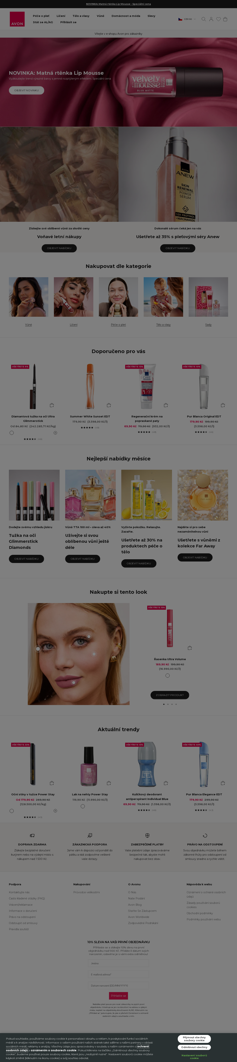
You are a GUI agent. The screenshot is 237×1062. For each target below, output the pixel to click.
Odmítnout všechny (194, 1047)
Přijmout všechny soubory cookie (194, 1039)
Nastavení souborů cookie (194, 1057)
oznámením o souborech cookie (53, 1050)
